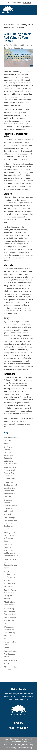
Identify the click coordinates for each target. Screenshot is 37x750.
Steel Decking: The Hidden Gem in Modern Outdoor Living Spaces (10, 523)
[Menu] (34, 10)
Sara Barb (10, 45)
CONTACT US (27, 2)
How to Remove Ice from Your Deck (10, 620)
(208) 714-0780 (18, 728)
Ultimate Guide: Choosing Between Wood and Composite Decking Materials (11, 550)
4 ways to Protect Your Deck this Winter (10, 654)
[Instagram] (9, 2)
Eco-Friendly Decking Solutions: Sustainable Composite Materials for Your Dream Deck (10, 455)
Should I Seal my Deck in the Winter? (10, 645)
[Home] (8, 10)
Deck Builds (18, 48)
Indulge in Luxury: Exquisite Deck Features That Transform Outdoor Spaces (11, 473)
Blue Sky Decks (9, 25)
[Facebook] (6, 2)
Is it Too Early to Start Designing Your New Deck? (10, 611)
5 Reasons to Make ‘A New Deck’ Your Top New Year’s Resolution (9, 632)
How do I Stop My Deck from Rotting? (10, 440)
